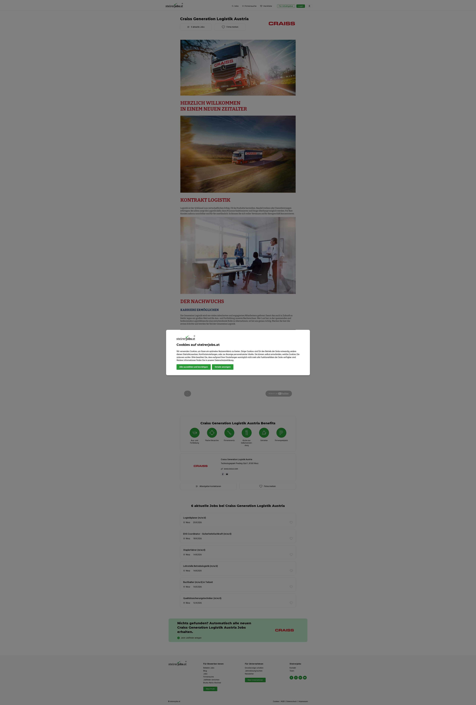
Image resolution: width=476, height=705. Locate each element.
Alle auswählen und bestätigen (193, 367)
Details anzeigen (223, 367)
